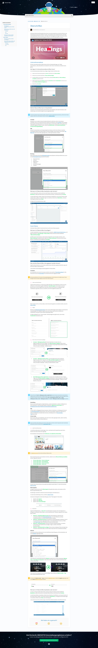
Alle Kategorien (30, 21)
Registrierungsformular (40, 309)
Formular (6, 31)
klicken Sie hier (50, 494)
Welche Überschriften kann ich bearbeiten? (9, 29)
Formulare (6, 43)
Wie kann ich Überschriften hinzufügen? (9, 39)
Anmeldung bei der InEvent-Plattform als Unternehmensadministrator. (43, 406)
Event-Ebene (5, 37)
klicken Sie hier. (52, 116)
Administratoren (35, 453)
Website (34, 533)
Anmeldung (7, 44)
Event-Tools (38, 522)
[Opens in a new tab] (49, 643)
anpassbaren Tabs (46, 424)
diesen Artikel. (33, 305)
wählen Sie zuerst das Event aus (60, 232)
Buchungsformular (45, 155)
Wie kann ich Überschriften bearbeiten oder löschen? (9, 35)
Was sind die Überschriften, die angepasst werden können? (9, 41)
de (92, 2)
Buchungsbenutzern (37, 156)
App (5, 32)
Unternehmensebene (7, 24)
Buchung (6, 33)
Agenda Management (47, 516)
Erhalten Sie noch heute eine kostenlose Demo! (49, 640)
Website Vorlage (39, 579)
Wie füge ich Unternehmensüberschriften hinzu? (9, 26)
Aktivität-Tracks (52, 578)
